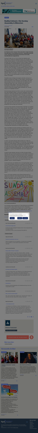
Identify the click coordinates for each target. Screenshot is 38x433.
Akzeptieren (25, 218)
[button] (36, 4)
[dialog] (19, 216)
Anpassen (12, 218)
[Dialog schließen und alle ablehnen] (28, 213)
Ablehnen (19, 218)
